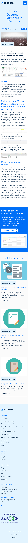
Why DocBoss (5, 457)
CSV (10, 59)
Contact (3, 459)
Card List (6, 88)
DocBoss (7, 3)
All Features (4, 418)
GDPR (14, 537)
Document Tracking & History (10, 437)
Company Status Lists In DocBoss (12, 384)
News (2, 473)
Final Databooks (6, 434)
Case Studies (5, 470)
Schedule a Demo (8, 230)
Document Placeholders (8, 424)
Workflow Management (8, 421)
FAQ (2, 446)
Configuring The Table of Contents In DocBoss (13, 288)
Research (4, 479)
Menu (25, 3)
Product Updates (6, 476)
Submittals (4, 440)
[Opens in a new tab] (25, 29)
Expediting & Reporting (8, 431)
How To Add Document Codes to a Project (12, 336)
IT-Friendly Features (7, 443)
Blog (2, 468)
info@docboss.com (6, 502)
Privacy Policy (14, 534)
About (3, 454)
